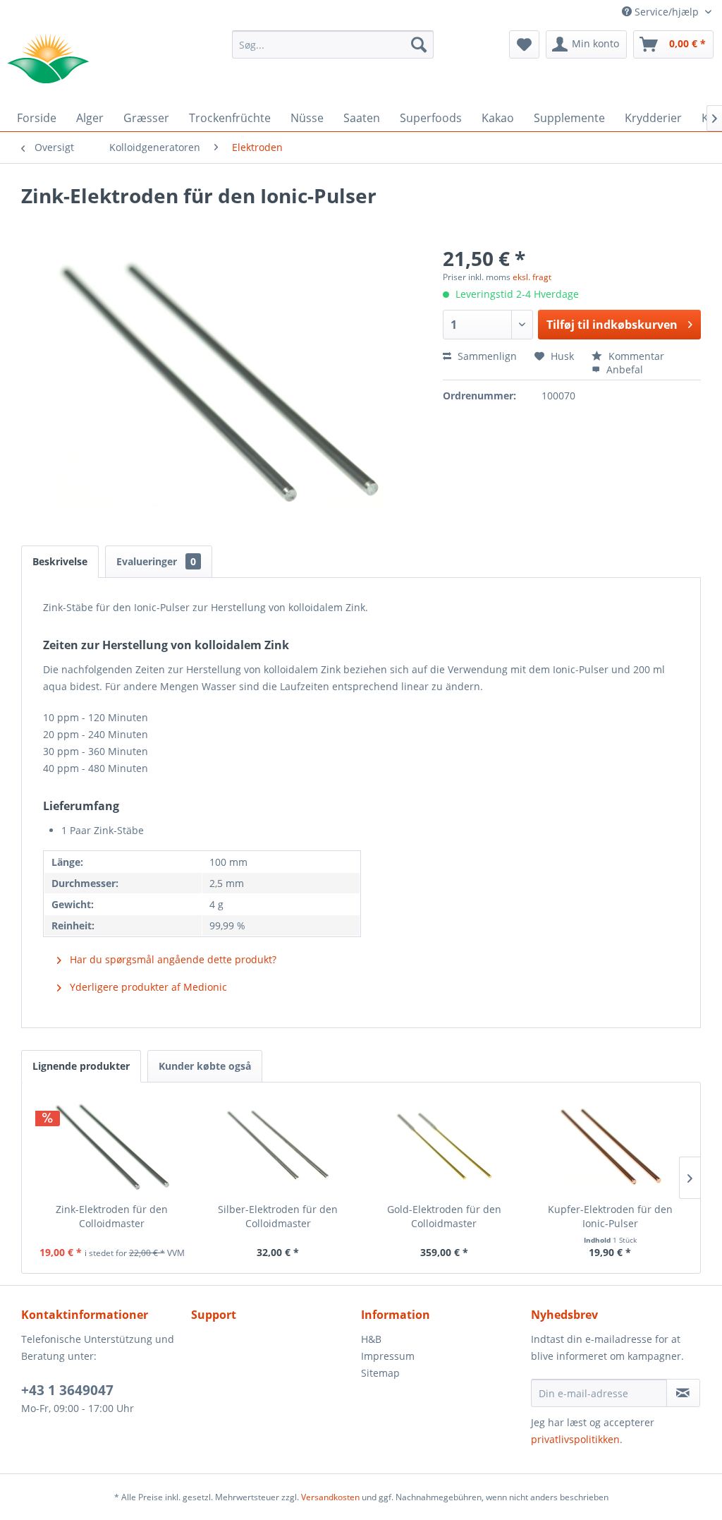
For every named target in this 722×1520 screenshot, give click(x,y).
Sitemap (380, 1373)
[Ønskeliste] (524, 44)
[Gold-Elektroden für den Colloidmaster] (444, 1146)
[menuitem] (333, 44)
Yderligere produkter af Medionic (147, 987)
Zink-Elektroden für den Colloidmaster (112, 1216)
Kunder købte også (205, 1066)
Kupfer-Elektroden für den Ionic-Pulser (610, 1216)
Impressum (388, 1356)
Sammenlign (486, 356)
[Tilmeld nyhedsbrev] (683, 1393)
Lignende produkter (81, 1066)
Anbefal (623, 369)
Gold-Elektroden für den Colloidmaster (444, 1216)
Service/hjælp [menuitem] (667, 11)
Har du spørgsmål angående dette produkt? (171, 959)
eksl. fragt (532, 277)
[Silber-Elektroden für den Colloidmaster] (278, 1146)
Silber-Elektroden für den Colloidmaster (278, 1216)
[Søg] (419, 44)
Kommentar (635, 356)
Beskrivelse (59, 561)
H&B (371, 1339)
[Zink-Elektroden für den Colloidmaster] (112, 1146)
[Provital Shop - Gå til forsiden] (48, 58)
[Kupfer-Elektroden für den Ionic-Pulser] (610, 1146)
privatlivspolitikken (575, 1439)
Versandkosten (330, 1497)
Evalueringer (156, 561)
